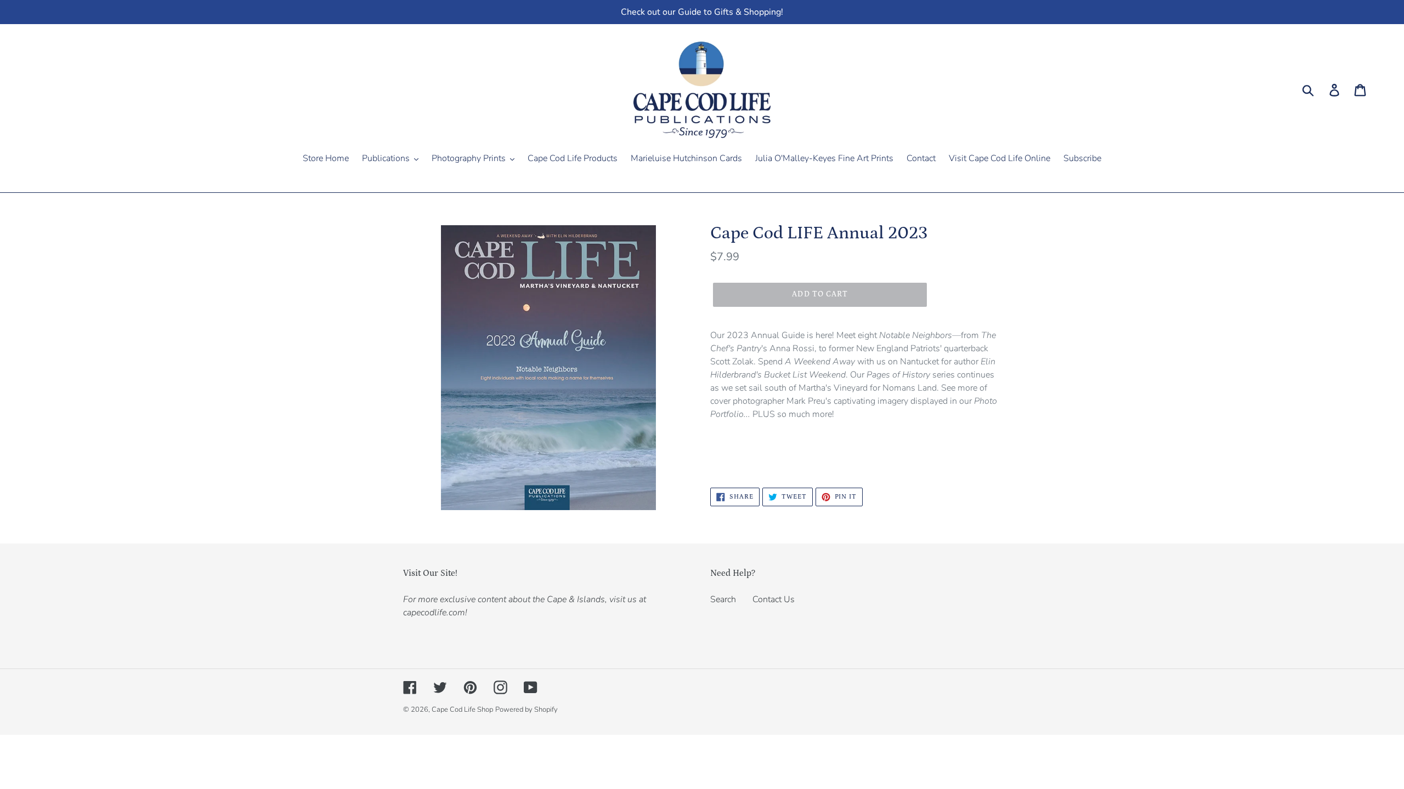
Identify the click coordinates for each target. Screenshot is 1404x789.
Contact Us (773, 599)
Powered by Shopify (526, 709)
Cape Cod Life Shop (462, 709)
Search (723, 599)
